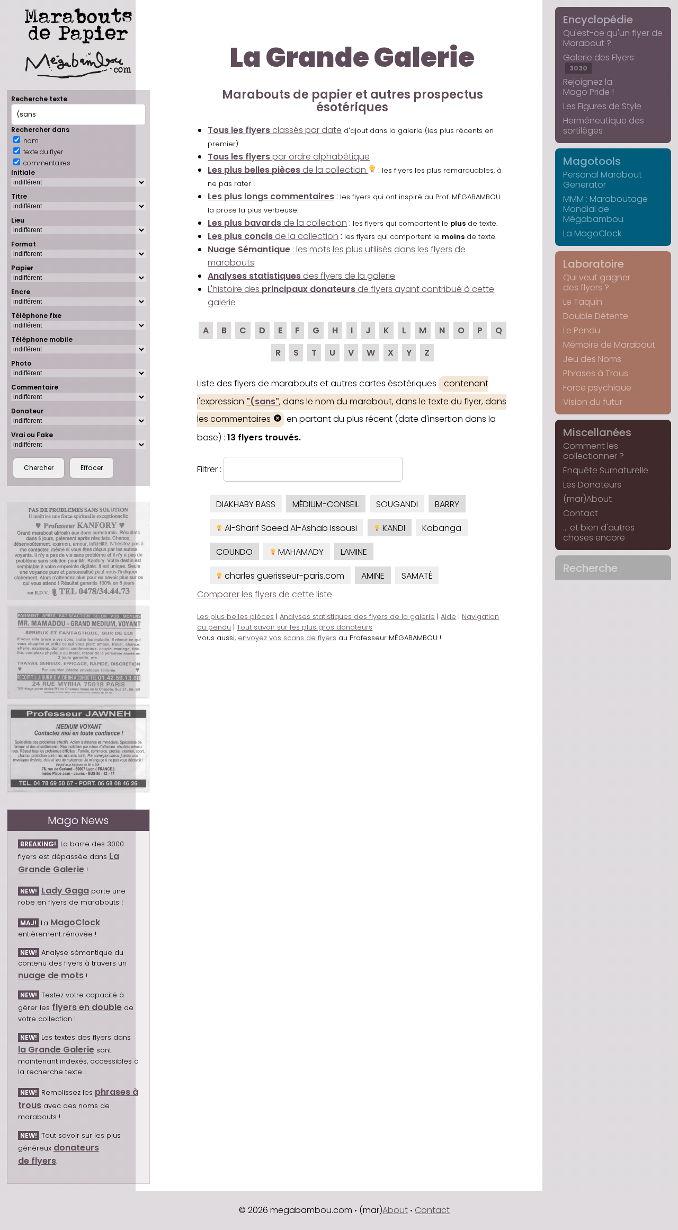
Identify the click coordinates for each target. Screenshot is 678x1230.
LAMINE (354, 552)
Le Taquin (582, 302)
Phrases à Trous (595, 373)
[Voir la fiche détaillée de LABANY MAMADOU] (78, 652)
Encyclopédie (598, 19)
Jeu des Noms (592, 359)
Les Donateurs (592, 485)
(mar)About (587, 499)
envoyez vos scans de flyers (287, 638)
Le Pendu (581, 330)
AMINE (373, 576)
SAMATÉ (417, 576)
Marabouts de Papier (78, 24)
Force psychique (597, 388)
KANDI (392, 528)
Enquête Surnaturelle (605, 470)
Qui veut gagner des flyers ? (596, 282)
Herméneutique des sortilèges (603, 125)
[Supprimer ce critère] (277, 419)
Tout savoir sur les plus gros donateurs (304, 627)
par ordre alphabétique (289, 157)
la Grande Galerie (56, 1049)
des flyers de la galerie (301, 276)
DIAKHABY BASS (245, 504)
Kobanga (441, 528)
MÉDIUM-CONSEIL (325, 504)
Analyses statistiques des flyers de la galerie (357, 617)
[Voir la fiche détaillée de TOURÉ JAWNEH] (78, 748)
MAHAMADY (300, 552)
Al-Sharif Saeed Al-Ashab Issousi (289, 528)
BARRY (447, 504)
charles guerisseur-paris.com (283, 576)
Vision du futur (592, 402)
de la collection (288, 170)
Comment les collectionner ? (593, 451)
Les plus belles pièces (235, 617)
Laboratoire (593, 263)
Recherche (590, 568)
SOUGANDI (397, 504)
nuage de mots (51, 975)
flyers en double (87, 1007)
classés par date (275, 130)
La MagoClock (592, 233)
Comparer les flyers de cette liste (264, 594)
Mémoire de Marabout (609, 345)
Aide (448, 617)
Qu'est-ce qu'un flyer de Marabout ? (613, 38)
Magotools (592, 161)
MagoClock (75, 922)
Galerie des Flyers (598, 62)
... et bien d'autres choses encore (599, 532)
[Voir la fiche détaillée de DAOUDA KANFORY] (78, 551)
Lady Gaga (65, 890)
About (395, 1210)
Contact (580, 513)
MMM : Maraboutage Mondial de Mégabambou (605, 209)
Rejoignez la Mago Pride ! (588, 87)
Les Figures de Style (602, 106)
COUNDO (234, 552)
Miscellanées (597, 432)
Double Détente (595, 316)
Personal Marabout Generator (602, 180)
